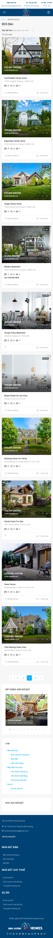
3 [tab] (18, 730)
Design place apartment (14, 333)
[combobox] (23, 30)
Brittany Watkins (12, 93)
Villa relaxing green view (15, 647)
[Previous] (11, 677)
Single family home (13, 204)
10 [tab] (44, 730)
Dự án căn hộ (17, 788)
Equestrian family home (14, 141)
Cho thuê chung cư (19, 772)
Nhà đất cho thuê (14, 767)
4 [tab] (22, 730)
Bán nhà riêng (17, 763)
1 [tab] (11, 730)
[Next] (41, 677)
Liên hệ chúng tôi (8, 837)
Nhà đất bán (12, 750)
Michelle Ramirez (12, 473)
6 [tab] (29, 730)
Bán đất (14, 759)
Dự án (9, 784)
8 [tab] (37, 730)
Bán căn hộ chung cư (20, 755)
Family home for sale (13, 521)
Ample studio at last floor (15, 396)
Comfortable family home (15, 78)
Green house (10, 584)
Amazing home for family (15, 458)
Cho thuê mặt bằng (19, 776)
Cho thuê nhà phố (19, 780)
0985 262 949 (11, 3)
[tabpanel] (26, 710)
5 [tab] (26, 730)
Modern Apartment (12, 267)
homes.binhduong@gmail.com (11, 6)
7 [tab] (33, 730)
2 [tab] (15, 730)
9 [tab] (40, 730)
